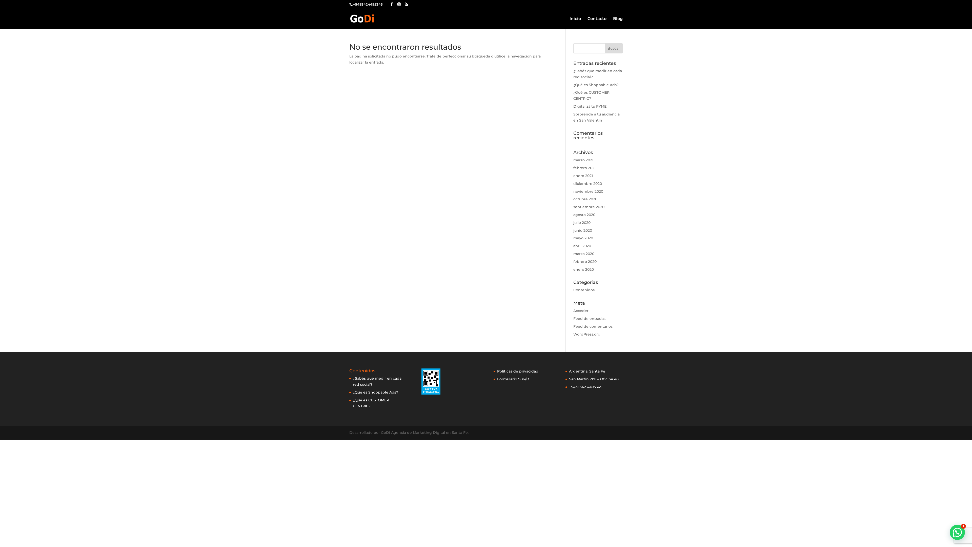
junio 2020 (582, 230)
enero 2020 (583, 269)
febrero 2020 (585, 261)
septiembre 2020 (588, 207)
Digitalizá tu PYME (589, 106)
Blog (618, 19)
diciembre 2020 (587, 183)
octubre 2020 (585, 199)
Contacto (597, 19)
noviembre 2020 (588, 191)
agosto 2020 (584, 214)
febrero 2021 (584, 168)
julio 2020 (582, 222)
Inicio (575, 19)
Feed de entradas (589, 318)
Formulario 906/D (513, 379)
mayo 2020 (583, 238)
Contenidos (584, 290)
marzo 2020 (583, 253)
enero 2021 (583, 175)
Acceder (581, 310)
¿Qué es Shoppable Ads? (596, 85)
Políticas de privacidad (517, 371)
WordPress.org (586, 334)
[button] (957, 532)
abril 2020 (582, 246)
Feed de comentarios (593, 326)
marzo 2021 (583, 160)
